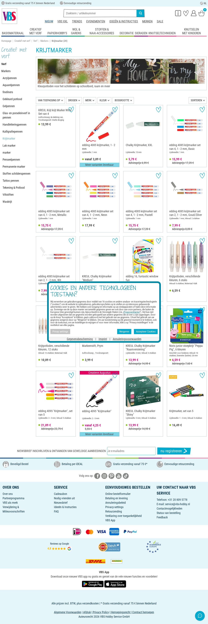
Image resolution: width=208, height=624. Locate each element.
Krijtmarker (9, 138)
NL (205, 3)
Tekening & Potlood (14, 187)
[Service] (178, 13)
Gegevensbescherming (80, 339)
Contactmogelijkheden (169, 508)
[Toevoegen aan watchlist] (71, 109)
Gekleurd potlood (12, 99)
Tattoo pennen (11, 180)
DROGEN (72, 100)
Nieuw (49, 21)
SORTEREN (196, 100)
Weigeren (124, 331)
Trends (77, 21)
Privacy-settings (114, 507)
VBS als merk (10, 502)
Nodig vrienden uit (64, 498)
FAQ (56, 511)
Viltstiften (8, 194)
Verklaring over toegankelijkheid (123, 516)
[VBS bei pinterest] (111, 475)
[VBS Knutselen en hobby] (9, 16)
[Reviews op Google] (59, 546)
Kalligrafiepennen (13, 131)
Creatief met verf (22, 40)
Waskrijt (7, 201)
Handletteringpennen (14, 124)
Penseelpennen (11, 159)
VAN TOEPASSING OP (49, 100)
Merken (147, 21)
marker (7, 152)
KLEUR (103, 100)
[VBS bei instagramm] (104, 475)
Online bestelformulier (117, 494)
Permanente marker (14, 166)
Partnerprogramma (13, 498)
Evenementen (95, 21)
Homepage (6, 40)
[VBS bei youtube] (118, 475)
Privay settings (60, 331)
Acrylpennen (10, 78)
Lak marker (9, 145)
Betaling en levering (116, 498)
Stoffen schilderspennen (16, 173)
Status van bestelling (169, 513)
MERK (88, 100)
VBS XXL (62, 21)
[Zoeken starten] (140, 13)
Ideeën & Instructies (123, 21)
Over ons (8, 494)
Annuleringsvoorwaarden (127, 339)
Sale (160, 21)
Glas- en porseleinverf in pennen (16, 115)
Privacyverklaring (132, 311)
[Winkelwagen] (201, 13)
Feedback (162, 517)
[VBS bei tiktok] (126, 475)
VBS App (110, 520)
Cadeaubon (60, 494)
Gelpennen (9, 106)
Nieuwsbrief (61, 502)
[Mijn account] (194, 13)
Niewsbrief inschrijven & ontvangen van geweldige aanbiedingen (61, 451)
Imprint (103, 339)
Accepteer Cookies (146, 331)
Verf (35, 40)
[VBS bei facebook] (97, 475)
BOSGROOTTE (122, 100)
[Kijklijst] (186, 13)
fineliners (8, 92)
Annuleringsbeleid (115, 502)
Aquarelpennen (11, 85)
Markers (44, 40)
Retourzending (113, 511)
